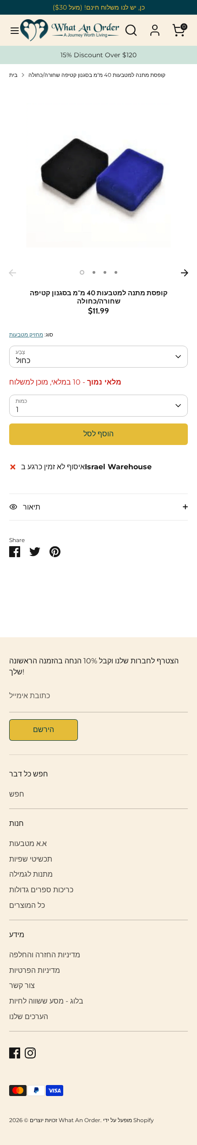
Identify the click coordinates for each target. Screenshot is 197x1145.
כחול (23, 360)
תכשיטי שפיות (30, 859)
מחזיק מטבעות (26, 334)
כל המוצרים (27, 905)
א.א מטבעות (28, 843)
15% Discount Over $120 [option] (98, 55)
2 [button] (94, 272)
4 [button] (116, 272)
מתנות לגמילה (31, 874)
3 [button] (105, 272)
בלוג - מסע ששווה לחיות (46, 1001)
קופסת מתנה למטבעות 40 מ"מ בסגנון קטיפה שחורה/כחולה (96, 74)
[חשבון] (155, 26)
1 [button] (82, 272)
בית (13, 74)
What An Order (79, 1120)
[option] (98, 175)
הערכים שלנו (28, 1016)
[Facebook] (14, 1052)
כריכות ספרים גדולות (41, 889)
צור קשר (22, 985)
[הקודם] (12, 273)
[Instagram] (30, 1052)
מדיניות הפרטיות (34, 970)
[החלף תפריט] (10, 30)
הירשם (43, 729)
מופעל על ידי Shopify (128, 1120)
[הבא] (185, 273)
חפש (16, 794)
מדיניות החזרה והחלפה (44, 954)
